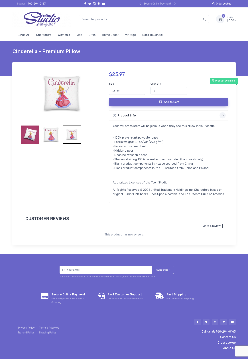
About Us (229, 348)
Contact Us (228, 337)
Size (111, 83)
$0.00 (230, 19)
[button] (127, 91)
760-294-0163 (37, 3)
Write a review (212, 225)
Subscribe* (163, 269)
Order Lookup (223, 3)
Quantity (156, 83)
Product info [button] (126, 115)
